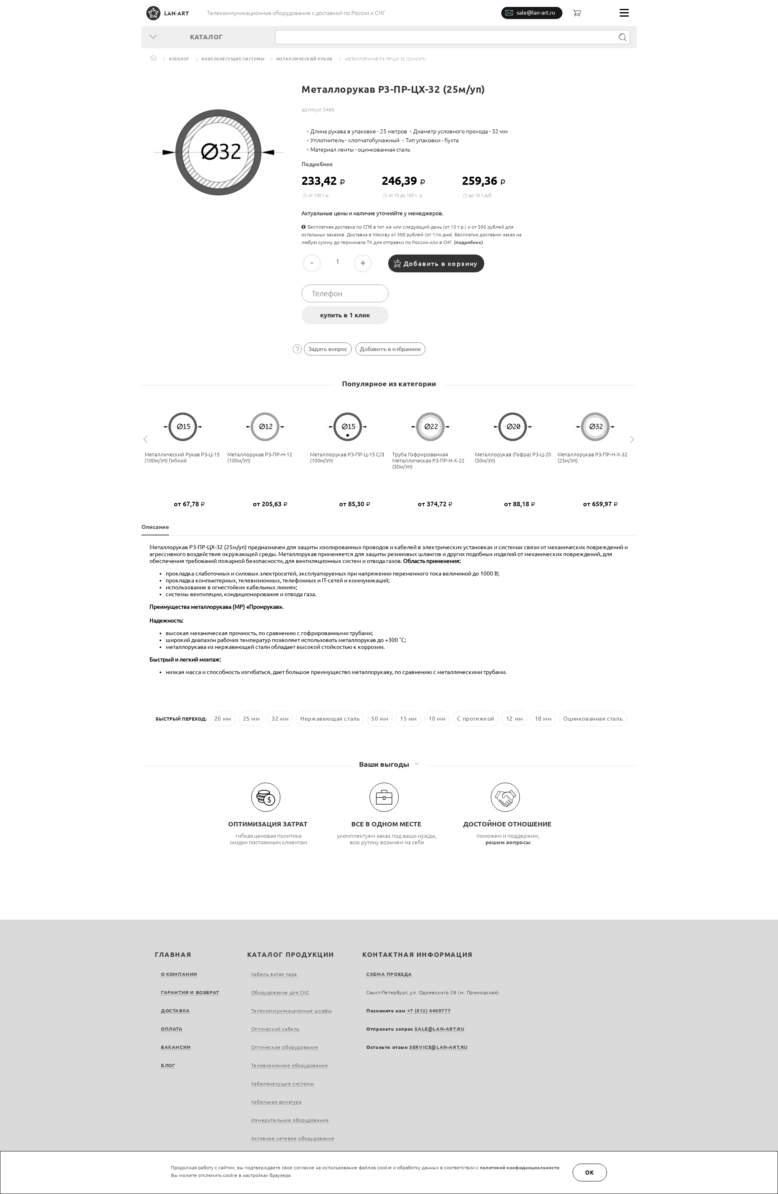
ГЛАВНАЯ (173, 954)
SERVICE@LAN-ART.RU (438, 1047)
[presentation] (146, 439)
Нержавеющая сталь (329, 718)
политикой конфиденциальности (519, 1167)
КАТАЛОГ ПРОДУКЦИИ (290, 954)
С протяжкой (475, 718)
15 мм (408, 718)
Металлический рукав (304, 59)
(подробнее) (468, 242)
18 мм (543, 718)
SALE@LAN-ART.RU (439, 1028)
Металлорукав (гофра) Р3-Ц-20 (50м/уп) (513, 457)
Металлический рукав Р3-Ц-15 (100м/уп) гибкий (182, 457)
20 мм (222, 718)
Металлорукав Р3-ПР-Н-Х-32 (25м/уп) (592, 457)
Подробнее (317, 164)
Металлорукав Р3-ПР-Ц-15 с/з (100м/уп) (347, 457)
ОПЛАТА (172, 1028)
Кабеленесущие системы (233, 59)
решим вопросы (508, 842)
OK (590, 1172)
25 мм (251, 718)
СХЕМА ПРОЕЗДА (389, 974)
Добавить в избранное (390, 349)
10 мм (437, 718)
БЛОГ (168, 1065)
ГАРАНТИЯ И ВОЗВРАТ (190, 992)
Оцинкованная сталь (592, 718)
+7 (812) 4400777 (429, 1010)
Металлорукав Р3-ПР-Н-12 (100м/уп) (259, 457)
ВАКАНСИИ (176, 1047)
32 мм (280, 718)
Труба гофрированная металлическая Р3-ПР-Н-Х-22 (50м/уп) (428, 460)
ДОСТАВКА (175, 1010)
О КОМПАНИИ (179, 974)
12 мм (514, 718)
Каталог (179, 59)
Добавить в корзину (441, 263)
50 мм (379, 718)
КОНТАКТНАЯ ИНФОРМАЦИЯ (417, 954)
